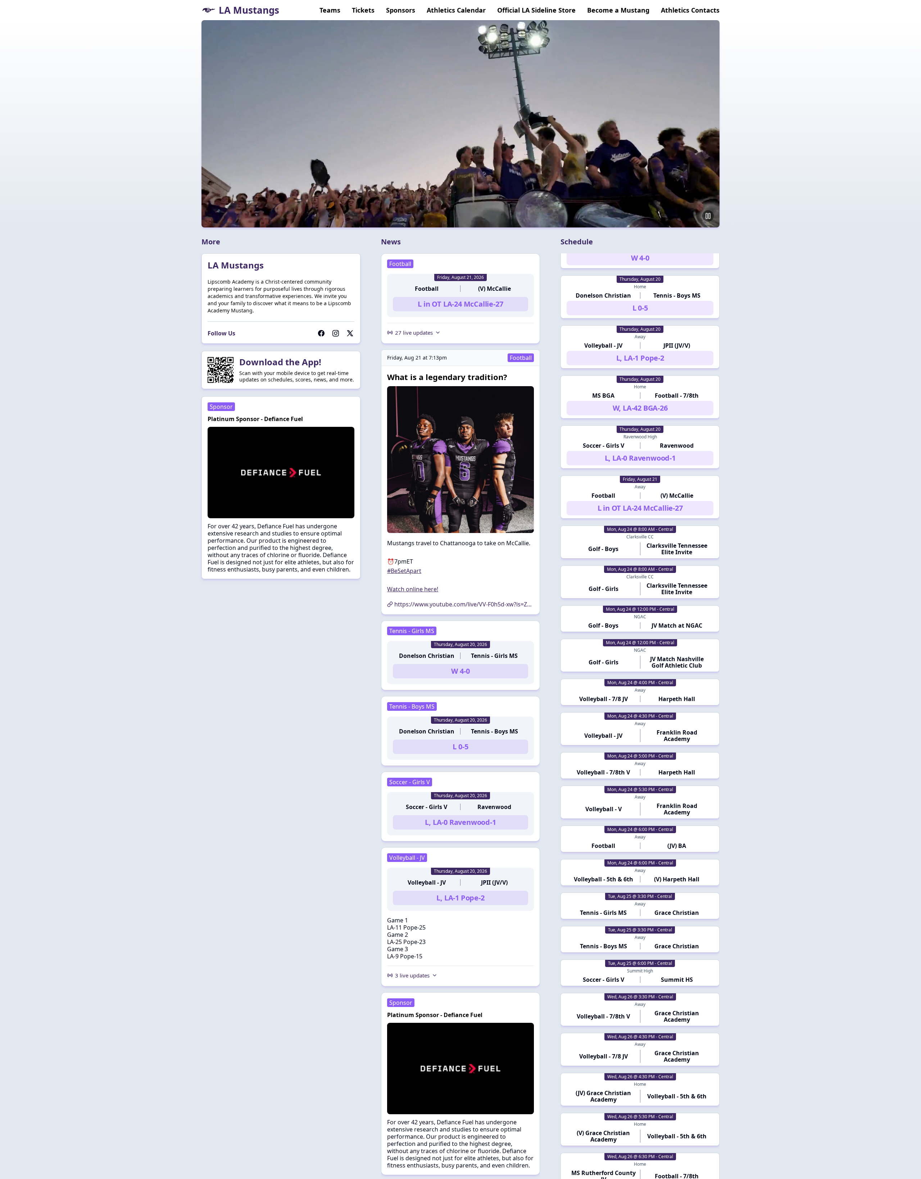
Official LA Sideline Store (536, 10)
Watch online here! (412, 589)
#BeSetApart (404, 571)
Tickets (363, 10)
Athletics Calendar (456, 10)
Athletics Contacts (690, 10)
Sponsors (400, 10)
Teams (329, 10)
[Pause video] (708, 216)
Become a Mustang (618, 10)
